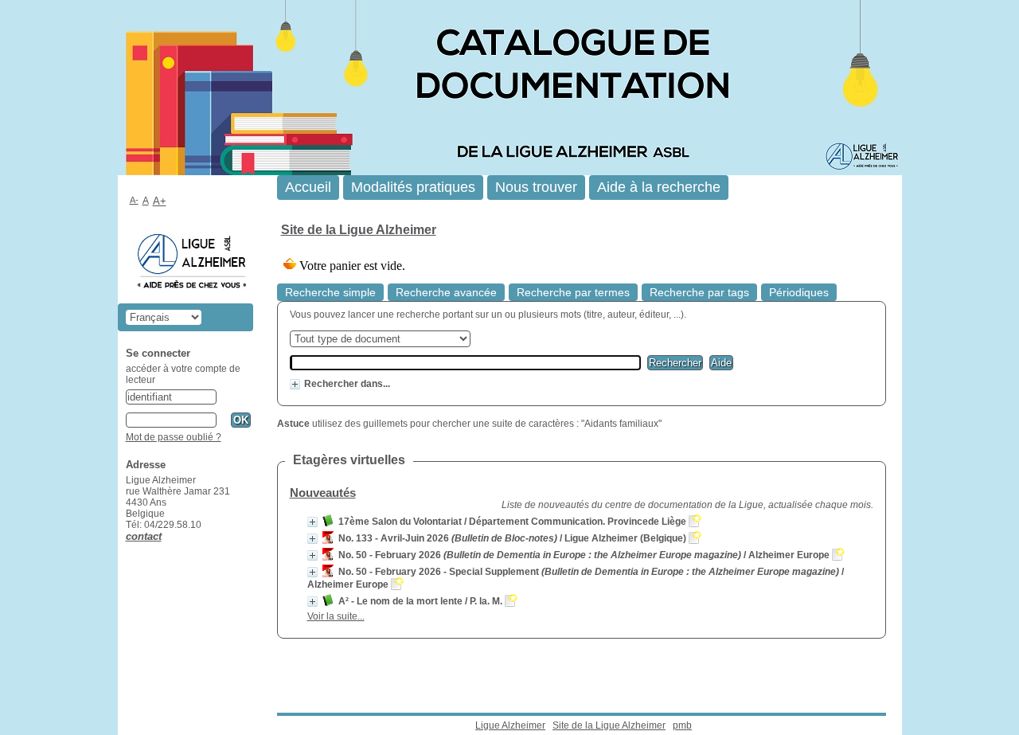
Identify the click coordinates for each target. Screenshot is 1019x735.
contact (144, 536)
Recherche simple (330, 292)
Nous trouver (536, 187)
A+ (159, 201)
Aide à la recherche (658, 187)
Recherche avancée (446, 292)
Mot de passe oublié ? (173, 437)
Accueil (308, 187)
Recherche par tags (699, 292)
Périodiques (799, 292)
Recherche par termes (573, 292)
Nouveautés (323, 492)
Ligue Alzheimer (510, 725)
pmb (682, 725)
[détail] (312, 522)
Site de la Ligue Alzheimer (358, 230)
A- (134, 200)
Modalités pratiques (413, 187)
